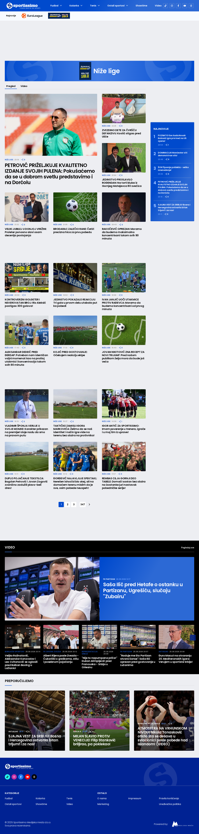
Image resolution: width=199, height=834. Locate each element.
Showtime (141, 5)
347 (82, 504)
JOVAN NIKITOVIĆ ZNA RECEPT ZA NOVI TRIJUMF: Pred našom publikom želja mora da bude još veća (123, 356)
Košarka (74, 5)
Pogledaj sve (187, 547)
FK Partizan (109, 579)
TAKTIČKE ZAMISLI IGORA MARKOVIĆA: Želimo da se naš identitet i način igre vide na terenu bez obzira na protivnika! (73, 430)
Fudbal (54, 5)
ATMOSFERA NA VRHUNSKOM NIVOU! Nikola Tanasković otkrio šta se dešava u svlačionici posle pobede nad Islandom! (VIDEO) (163, 736)
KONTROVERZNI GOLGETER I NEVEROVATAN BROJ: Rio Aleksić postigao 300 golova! (25, 303)
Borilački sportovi (14, 651)
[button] (193, 638)
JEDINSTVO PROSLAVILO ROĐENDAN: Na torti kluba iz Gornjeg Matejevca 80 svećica (122, 183)
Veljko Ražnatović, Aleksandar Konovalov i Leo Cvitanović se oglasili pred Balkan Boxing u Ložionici (21, 662)
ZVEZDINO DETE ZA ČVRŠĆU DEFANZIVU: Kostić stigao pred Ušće (121, 133)
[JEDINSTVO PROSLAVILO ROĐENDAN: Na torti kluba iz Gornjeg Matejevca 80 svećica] (124, 157)
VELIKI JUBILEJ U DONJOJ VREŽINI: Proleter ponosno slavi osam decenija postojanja (25, 232)
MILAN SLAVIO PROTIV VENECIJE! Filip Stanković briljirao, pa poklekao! (94, 740)
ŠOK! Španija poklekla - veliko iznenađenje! (173, 169)
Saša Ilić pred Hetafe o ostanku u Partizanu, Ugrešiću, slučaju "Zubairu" (143, 590)
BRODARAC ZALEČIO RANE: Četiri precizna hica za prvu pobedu (73, 230)
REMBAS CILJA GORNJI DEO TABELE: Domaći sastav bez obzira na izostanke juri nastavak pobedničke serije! (124, 483)
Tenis (93, 5)
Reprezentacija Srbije (90, 652)
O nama (101, 798)
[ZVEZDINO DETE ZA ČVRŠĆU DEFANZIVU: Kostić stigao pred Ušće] (124, 108)
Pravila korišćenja (169, 798)
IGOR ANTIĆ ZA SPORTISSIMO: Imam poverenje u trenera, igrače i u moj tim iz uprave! (123, 429)
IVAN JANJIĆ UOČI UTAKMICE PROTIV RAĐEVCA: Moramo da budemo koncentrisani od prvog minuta (123, 304)
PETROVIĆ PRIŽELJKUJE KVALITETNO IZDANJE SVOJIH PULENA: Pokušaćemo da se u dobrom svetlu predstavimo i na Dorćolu (50, 173)
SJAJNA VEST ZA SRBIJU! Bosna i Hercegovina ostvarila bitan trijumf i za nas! (174, 207)
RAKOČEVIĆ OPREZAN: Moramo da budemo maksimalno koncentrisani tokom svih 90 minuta (122, 233)
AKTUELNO (163, 651)
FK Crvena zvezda (52, 651)
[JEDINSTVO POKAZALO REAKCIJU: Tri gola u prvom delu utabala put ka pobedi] (75, 277)
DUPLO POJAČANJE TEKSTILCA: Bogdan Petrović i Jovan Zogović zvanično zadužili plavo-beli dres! (26, 483)
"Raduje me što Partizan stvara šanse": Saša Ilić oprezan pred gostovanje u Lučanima (137, 660)
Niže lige (9, 160)
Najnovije (11, 15)
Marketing (103, 804)
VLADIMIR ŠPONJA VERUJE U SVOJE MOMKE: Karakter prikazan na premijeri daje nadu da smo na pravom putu (26, 430)
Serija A (77, 731)
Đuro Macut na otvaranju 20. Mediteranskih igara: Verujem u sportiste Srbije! (176, 658)
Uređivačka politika (170, 804)
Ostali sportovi (116, 5)
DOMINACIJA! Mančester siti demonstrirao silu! (172, 154)
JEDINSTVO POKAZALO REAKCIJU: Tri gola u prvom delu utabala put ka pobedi (75, 303)
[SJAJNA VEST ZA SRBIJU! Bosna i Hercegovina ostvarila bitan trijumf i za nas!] (35, 721)
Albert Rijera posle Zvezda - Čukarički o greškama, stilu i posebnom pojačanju (61, 658)
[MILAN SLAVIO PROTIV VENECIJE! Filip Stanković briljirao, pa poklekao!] (99, 721)
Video (158, 5)
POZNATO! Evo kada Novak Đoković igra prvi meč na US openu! (172, 138)
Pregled (10, 86)
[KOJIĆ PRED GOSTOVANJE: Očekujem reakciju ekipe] (75, 330)
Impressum (134, 798)
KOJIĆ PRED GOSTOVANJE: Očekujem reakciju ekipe (70, 353)
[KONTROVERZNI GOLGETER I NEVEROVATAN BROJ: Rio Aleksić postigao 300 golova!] (27, 277)
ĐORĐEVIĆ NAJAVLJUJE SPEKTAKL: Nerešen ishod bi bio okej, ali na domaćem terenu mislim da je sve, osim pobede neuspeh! (75, 483)
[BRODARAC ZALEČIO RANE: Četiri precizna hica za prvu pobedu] (75, 207)
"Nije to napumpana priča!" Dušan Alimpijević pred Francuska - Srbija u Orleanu (99, 662)
